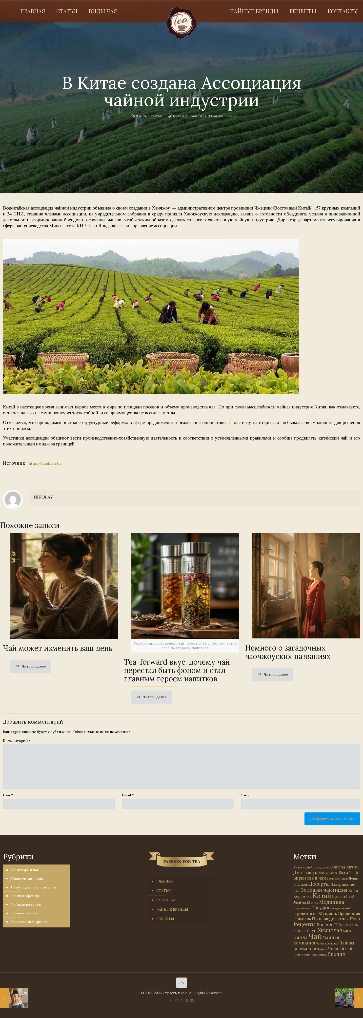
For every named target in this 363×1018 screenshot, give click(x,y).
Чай (228, 116)
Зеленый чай (316, 890)
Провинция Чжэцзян (204, 116)
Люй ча (299, 902)
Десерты (319, 884)
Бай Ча (333, 873)
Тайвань (350, 925)
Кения (353, 890)
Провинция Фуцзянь (315, 913)
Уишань (299, 931)
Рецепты (304, 924)
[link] (151, 316)
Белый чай (348, 872)
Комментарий (17, 740)
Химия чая (330, 930)
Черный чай (340, 948)
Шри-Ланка (301, 955)
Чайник (322, 949)
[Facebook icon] (171, 1000)
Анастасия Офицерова (311, 867)
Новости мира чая (27, 878)
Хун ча (347, 931)
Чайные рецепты (26, 904)
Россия (324, 924)
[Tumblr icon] (187, 1000)
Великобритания (337, 878)
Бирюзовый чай (309, 878)
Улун (311, 930)
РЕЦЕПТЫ (165, 919)
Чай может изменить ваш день (57, 648)
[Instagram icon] (181, 1000)
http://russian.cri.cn (45, 463)
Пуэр (355, 919)
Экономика (319, 955)
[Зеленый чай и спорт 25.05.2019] (14, 998)
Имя (8, 795)
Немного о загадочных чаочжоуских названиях (288, 652)
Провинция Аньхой (338, 908)
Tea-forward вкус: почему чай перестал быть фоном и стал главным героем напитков (177, 670)
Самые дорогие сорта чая (33, 887)
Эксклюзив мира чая (29, 922)
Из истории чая (25, 870)
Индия (340, 890)
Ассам (323, 873)
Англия (338, 867)
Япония (336, 954)
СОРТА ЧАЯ (166, 900)
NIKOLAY (43, 497)
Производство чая (330, 918)
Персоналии (301, 908)
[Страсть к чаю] (181, 22)
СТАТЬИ (163, 890)
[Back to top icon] (181, 983)
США (337, 924)
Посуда (318, 907)
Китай (178, 116)
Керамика (302, 896)
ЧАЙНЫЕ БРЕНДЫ (172, 909)
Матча (312, 902)
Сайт (245, 795)
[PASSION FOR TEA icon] (192, 1000)
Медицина (331, 902)
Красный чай (343, 896)
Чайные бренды (25, 896)
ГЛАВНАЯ (164, 881)
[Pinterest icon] (176, 1000)
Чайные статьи (149, 116)
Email (128, 795)
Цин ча (300, 937)
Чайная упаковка (327, 943)
